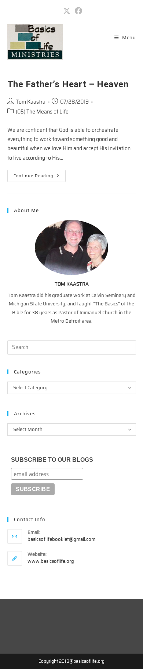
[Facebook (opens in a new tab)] (77, 11)
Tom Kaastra (30, 102)
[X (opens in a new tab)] (67, 11)
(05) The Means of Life (42, 112)
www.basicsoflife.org (50, 561)
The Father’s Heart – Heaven (68, 84)
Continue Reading (40, 177)
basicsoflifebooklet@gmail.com (61, 539)
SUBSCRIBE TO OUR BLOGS (52, 460)
